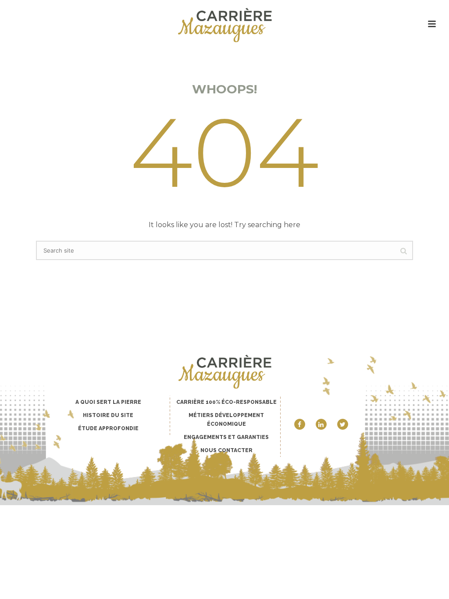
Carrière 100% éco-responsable (226, 402)
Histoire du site (108, 415)
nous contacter (226, 450)
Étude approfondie (108, 428)
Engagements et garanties (226, 437)
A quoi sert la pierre (108, 402)
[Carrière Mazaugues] (224, 25)
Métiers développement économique (226, 419)
